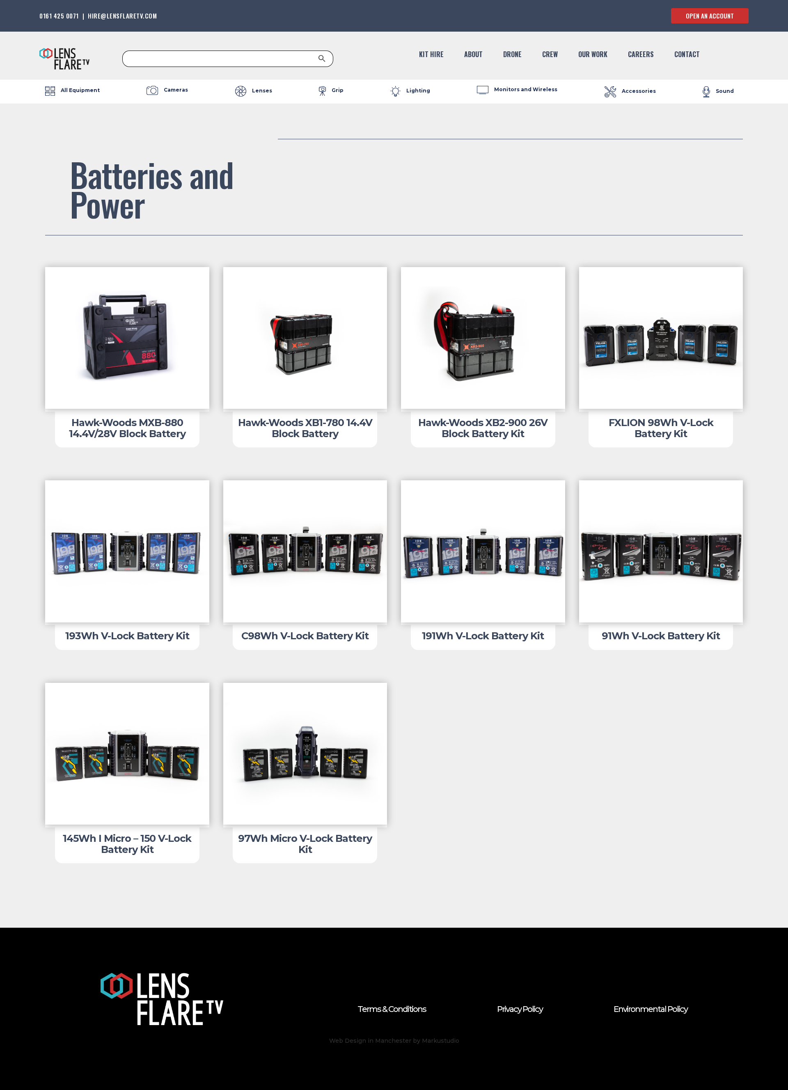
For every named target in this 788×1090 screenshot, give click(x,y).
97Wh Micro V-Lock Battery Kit (305, 843)
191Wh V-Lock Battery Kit (483, 636)
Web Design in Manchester (370, 1040)
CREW (550, 55)
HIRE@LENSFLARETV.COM (122, 15)
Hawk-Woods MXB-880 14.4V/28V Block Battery (127, 428)
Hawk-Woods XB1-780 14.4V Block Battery (305, 428)
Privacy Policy (520, 1009)
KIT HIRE (431, 55)
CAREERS (641, 55)
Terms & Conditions (391, 1009)
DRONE (512, 55)
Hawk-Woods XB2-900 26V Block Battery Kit (482, 428)
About (473, 55)
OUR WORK (592, 55)
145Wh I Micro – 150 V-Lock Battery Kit (127, 843)
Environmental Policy (650, 1009)
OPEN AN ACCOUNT (710, 15)
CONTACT (687, 55)
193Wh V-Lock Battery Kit (127, 636)
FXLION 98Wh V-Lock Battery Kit (661, 428)
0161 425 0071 (59, 15)
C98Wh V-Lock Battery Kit (305, 636)
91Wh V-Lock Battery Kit (661, 636)
